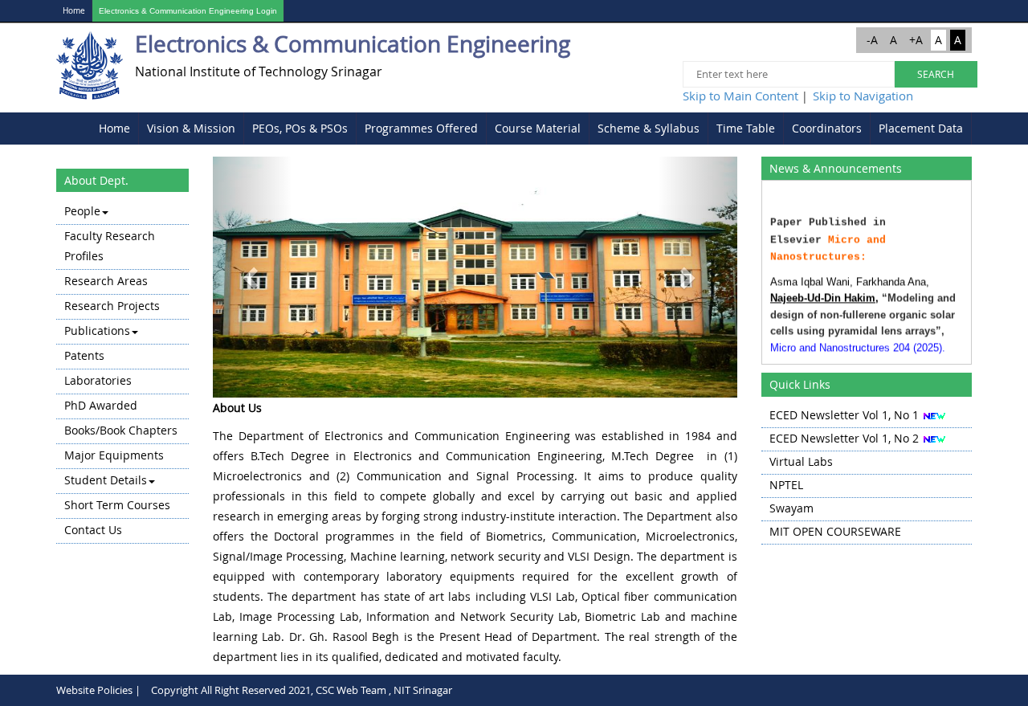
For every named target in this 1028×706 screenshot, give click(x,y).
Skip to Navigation (863, 96)
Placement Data (921, 128)
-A (872, 39)
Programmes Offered (421, 128)
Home (74, 11)
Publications (97, 330)
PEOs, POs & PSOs (300, 128)
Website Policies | (98, 690)
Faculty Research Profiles (109, 245)
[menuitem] (115, 128)
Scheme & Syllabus (649, 128)
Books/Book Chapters (120, 430)
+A (916, 39)
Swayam (791, 508)
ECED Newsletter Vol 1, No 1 (844, 414)
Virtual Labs (801, 461)
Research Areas (106, 280)
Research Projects (112, 305)
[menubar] (531, 128)
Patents (84, 355)
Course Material (538, 128)
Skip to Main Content (740, 96)
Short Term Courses (117, 504)
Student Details (105, 480)
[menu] (122, 372)
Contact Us (93, 529)
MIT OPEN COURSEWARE (835, 531)
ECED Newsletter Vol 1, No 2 (844, 438)
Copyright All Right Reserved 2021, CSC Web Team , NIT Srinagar (301, 690)
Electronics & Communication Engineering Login (188, 10)
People (82, 210)
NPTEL (786, 484)
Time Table (745, 128)
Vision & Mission (191, 128)
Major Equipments (114, 455)
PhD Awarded (100, 405)
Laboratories (98, 380)
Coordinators (827, 128)
